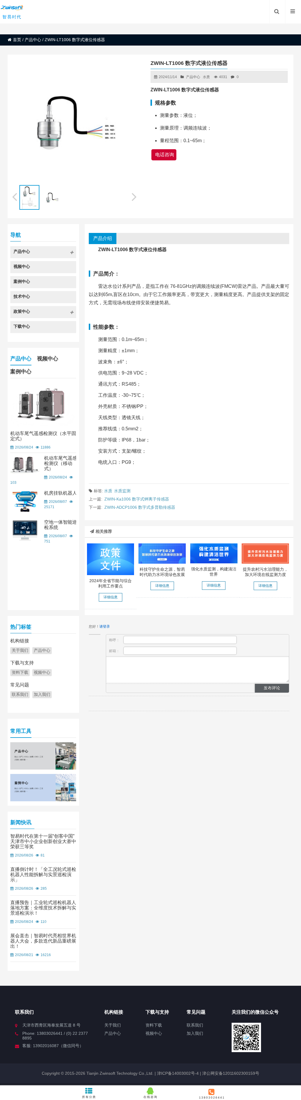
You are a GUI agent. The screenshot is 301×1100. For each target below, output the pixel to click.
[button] (135, 195)
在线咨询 (150, 1097)
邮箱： (115, 651)
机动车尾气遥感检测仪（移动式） (60, 463)
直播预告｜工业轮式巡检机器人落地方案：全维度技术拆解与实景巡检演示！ (43, 908)
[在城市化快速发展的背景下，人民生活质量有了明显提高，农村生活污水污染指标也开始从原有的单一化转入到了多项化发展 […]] (265, 553)
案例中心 (20, 371)
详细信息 (110, 597)
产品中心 (33, 39)
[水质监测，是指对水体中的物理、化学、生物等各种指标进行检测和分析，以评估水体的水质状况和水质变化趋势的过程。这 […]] (214, 553)
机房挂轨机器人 (60, 493)
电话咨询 (164, 154)
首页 (17, 39)
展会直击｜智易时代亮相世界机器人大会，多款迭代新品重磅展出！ (43, 941)
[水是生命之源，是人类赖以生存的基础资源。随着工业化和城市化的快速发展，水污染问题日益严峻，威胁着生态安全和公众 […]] (162, 553)
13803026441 (212, 1097)
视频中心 (47, 359)
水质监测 (122, 490)
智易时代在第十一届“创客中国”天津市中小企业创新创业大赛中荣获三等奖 (43, 841)
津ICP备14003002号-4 (177, 1073)
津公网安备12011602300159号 (230, 1073)
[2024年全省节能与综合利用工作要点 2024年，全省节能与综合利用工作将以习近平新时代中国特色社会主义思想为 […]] (110, 559)
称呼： (115, 640)
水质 (206, 77)
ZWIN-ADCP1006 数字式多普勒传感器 (139, 507)
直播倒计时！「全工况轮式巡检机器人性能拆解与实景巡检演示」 (43, 874)
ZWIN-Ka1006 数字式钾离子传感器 (136, 499)
